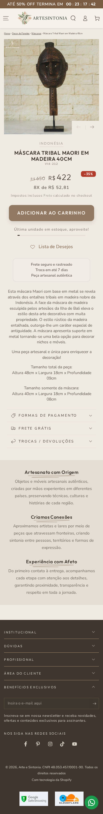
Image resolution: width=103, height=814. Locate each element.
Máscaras (36, 33)
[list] (51, 532)
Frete (47, 195)
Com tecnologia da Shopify (52, 779)
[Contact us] (91, 802)
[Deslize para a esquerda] (79, 128)
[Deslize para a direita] (92, 128)
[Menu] (6, 18)
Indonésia (51, 143)
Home (7, 33)
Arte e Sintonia (30, 767)
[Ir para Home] (42, 18)
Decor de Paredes (20, 33)
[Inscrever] (96, 704)
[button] (73, 18)
